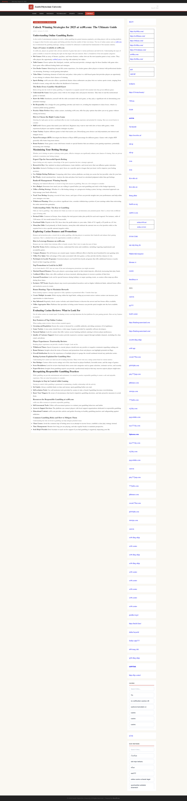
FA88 (131, 109)
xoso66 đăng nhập (135, 340)
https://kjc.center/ (135, 675)
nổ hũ (131, 736)
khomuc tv (132, 262)
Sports (72, 13)
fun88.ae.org (133, 204)
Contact (89, 13)
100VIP (132, 74)
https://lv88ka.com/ (136, 45)
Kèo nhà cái (133, 178)
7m (132, 695)
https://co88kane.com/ (137, 36)
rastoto (131, 271)
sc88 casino (133, 546)
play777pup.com (135, 374)
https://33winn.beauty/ (136, 92)
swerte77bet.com (135, 357)
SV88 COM (133, 236)
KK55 (131, 22)
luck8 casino (133, 314)
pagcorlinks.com (134, 417)
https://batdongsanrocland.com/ (139, 331)
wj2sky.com (133, 408)
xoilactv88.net (141, 222)
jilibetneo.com (134, 383)
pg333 (131, 305)
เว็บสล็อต (134, 756)
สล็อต (133, 767)
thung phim (133, 195)
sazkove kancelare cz (138, 707)
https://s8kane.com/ (136, 40)
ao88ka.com (134, 54)
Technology (61, 13)
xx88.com (118, 42)
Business (50, 13)
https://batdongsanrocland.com (139, 322)
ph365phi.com (134, 365)
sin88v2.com (133, 213)
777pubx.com (134, 400)
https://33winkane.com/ (138, 50)
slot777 (133, 773)
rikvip (131, 144)
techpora (132, 84)
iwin (130, 161)
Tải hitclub (132, 127)
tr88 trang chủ (134, 649)
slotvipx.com (133, 391)
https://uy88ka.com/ (136, 31)
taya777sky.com (134, 425)
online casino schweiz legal (140, 779)
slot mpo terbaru (137, 761)
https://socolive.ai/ (135, 135)
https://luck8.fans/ (135, 623)
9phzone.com (134, 434)
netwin (131, 118)
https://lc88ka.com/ (136, 59)
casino (133, 713)
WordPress (116, 798)
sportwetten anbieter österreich (138, 786)
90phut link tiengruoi (136, 254)
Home (34, 13)
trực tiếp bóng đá (135, 245)
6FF (131, 69)
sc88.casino (133, 580)
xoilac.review (141, 227)
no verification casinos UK (140, 701)
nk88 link (132, 666)
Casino (80, 13)
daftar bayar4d (134, 632)
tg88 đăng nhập (134, 658)
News (41, 13)
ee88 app (132, 348)
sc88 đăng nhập (134, 537)
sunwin (131, 297)
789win (131, 101)
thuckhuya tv (133, 279)
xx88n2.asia (57, 59)
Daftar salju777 (134, 640)
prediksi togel (133, 615)
